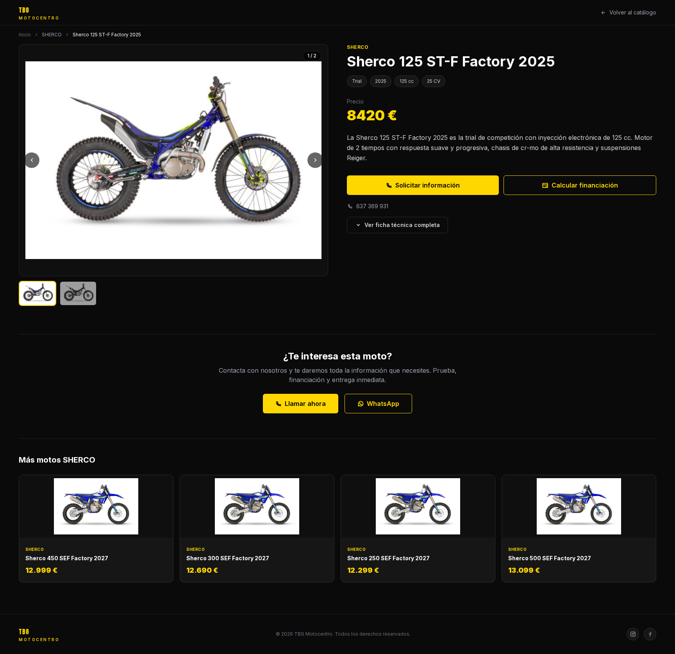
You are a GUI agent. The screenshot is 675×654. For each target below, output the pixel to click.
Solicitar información (427, 185)
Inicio (25, 35)
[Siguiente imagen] (315, 160)
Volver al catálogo (632, 12)
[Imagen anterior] (31, 160)
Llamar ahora (305, 403)
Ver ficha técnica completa (402, 225)
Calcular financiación (585, 185)
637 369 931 (372, 206)
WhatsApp (383, 403)
